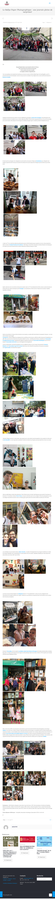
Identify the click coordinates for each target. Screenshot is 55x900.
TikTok (14, 878)
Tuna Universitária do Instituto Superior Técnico (17, 733)
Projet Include (7, 347)
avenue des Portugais (36, 117)
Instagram (10, 878)
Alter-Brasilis (22, 551)
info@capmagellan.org (28, 878)
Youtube (9, 880)
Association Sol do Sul (11, 341)
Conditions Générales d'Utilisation (10, 883)
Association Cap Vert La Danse (16, 346)
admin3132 (12, 22)
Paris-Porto (19, 495)
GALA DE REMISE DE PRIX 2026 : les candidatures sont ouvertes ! (27, 848)
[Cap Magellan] (6, 3)
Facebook (5, 878)
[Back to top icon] (50, 895)
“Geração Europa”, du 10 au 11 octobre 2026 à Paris (44, 852)
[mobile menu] (49, 3)
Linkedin (5, 880)
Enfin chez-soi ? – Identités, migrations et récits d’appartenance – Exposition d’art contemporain (10, 853)
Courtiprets (5, 337)
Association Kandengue (39, 340)
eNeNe (4, 730)
